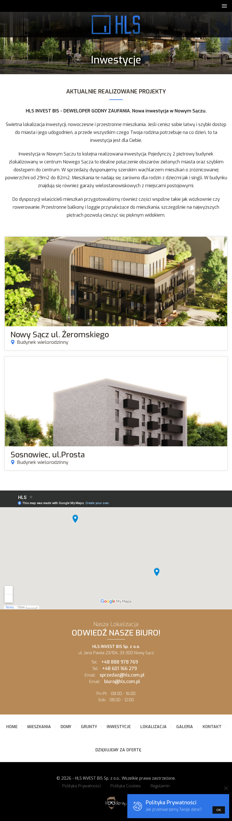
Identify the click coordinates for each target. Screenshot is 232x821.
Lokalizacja (153, 727)
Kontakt (212, 727)
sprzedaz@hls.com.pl (122, 675)
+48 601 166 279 (119, 668)
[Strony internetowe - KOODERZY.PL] (116, 809)
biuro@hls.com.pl (122, 681)
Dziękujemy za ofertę (118, 750)
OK (218, 810)
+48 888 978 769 (119, 662)
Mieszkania (39, 727)
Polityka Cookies (125, 786)
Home (12, 727)
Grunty (89, 727)
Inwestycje (119, 727)
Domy (66, 727)
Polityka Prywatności (81, 786)
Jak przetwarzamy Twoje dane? (174, 809)
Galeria (184, 727)
